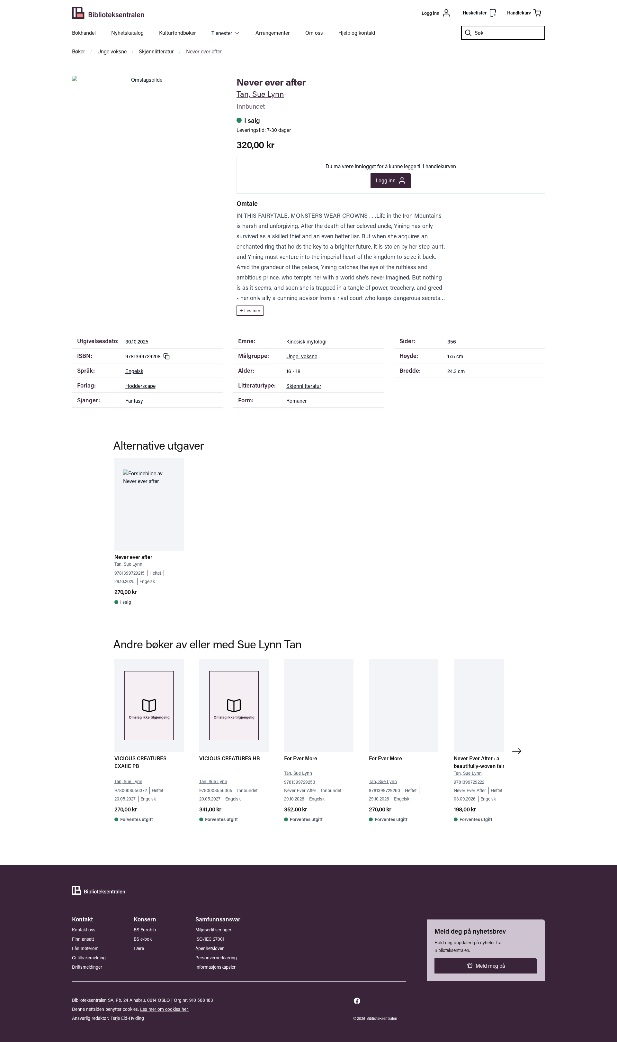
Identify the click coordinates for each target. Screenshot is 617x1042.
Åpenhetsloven (210, 948)
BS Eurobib (145, 930)
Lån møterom (85, 948)
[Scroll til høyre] (518, 751)
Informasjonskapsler (215, 967)
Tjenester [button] (221, 33)
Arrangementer (272, 32)
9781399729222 (469, 782)
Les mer (252, 310)
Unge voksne (112, 51)
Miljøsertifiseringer (213, 930)
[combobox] (503, 33)
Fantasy (134, 400)
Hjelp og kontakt (356, 32)
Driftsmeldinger (87, 967)
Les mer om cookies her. (164, 1009)
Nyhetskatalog (127, 32)
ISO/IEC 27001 (209, 939)
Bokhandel (84, 32)
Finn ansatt (83, 939)
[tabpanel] (144, 80)
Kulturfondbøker (177, 32)
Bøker (78, 51)
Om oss (314, 32)
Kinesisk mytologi (306, 341)
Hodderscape (140, 385)
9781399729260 (384, 790)
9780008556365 (215, 790)
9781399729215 (129, 573)
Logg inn (386, 180)
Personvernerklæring (216, 958)
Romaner (296, 400)
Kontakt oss (83, 930)
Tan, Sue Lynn (260, 94)
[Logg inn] (399, 13)
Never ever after (204, 51)
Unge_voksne (301, 356)
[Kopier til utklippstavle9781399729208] (166, 356)
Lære (139, 948)
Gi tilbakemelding (89, 958)
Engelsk (134, 371)
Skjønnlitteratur (156, 51)
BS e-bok (143, 939)
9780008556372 (130, 790)
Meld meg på (490, 965)
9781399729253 (299, 782)
